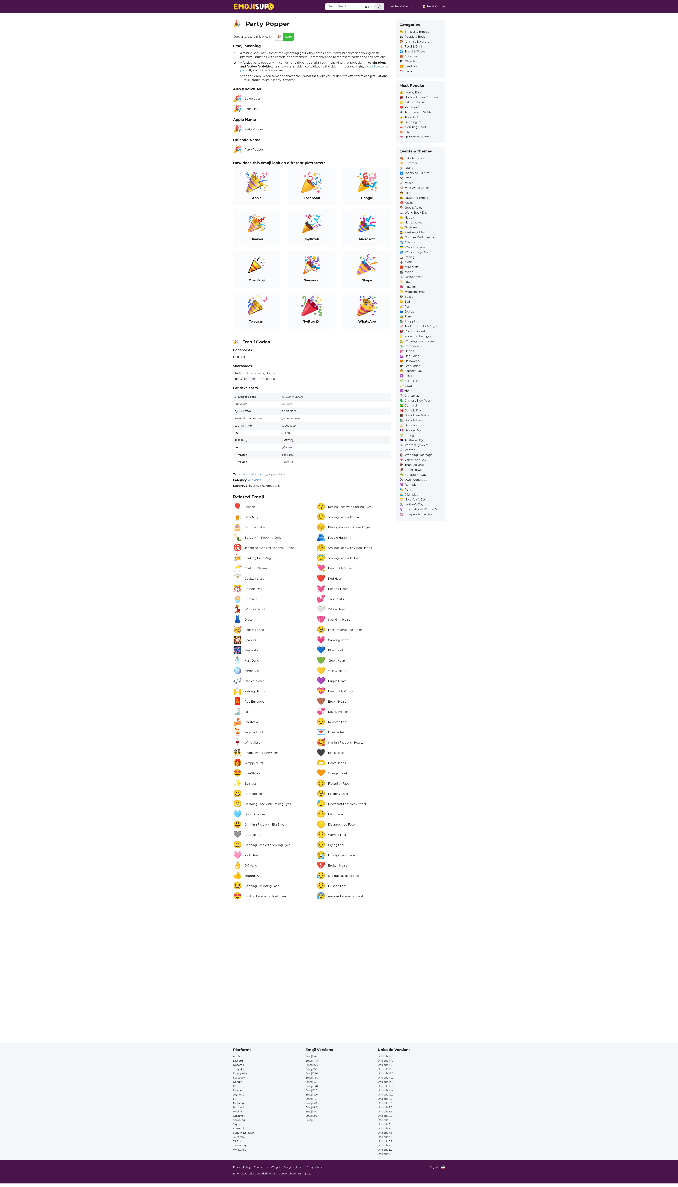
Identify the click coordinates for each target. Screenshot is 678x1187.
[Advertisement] (312, 945)
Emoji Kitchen (315, 1167)
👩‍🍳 (433, 6)
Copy (288, 36)
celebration (250, 474)
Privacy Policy (242, 1167)
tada (282, 474)
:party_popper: (244, 379)
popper (272, 474)
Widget (275, 1167)
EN (367, 6)
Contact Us (261, 1167)
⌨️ (402, 6)
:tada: (238, 373)
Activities (254, 480)
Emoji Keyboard (294, 1167)
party (262, 474)
